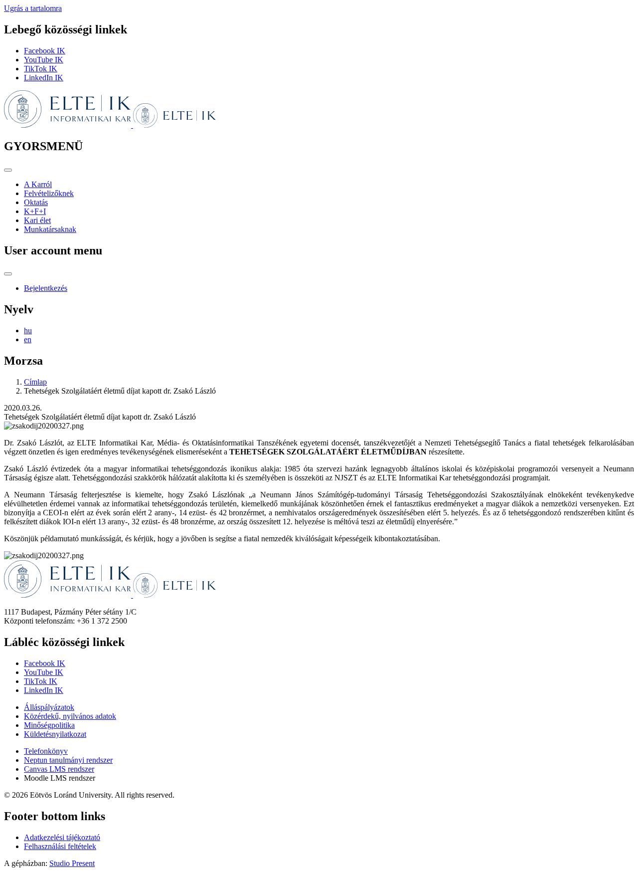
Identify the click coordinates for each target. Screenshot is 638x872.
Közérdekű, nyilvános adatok (70, 716)
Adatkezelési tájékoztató (62, 837)
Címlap (35, 382)
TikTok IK (40, 68)
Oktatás (36, 202)
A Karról (38, 184)
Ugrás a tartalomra (33, 8)
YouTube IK (43, 59)
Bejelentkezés (45, 288)
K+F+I (35, 211)
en (27, 339)
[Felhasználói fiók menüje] (8, 273)
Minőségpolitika (49, 725)
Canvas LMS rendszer (59, 769)
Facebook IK (44, 50)
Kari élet (37, 220)
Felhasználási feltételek (60, 846)
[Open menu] (8, 170)
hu (28, 330)
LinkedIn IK (43, 77)
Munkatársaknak (50, 229)
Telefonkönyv (46, 751)
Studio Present (72, 863)
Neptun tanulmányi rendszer (68, 760)
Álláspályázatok (49, 707)
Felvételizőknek (49, 193)
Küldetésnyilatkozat (55, 734)
